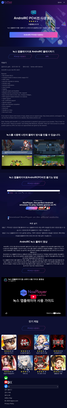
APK (47, 56)
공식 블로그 (8, 389)
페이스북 (7, 395)
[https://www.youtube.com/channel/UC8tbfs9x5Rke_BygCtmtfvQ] (6, 382)
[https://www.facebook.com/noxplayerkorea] (6, 386)
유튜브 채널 (8, 398)
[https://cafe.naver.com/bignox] (6, 378)
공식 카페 (8, 392)
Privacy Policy (9, 403)
